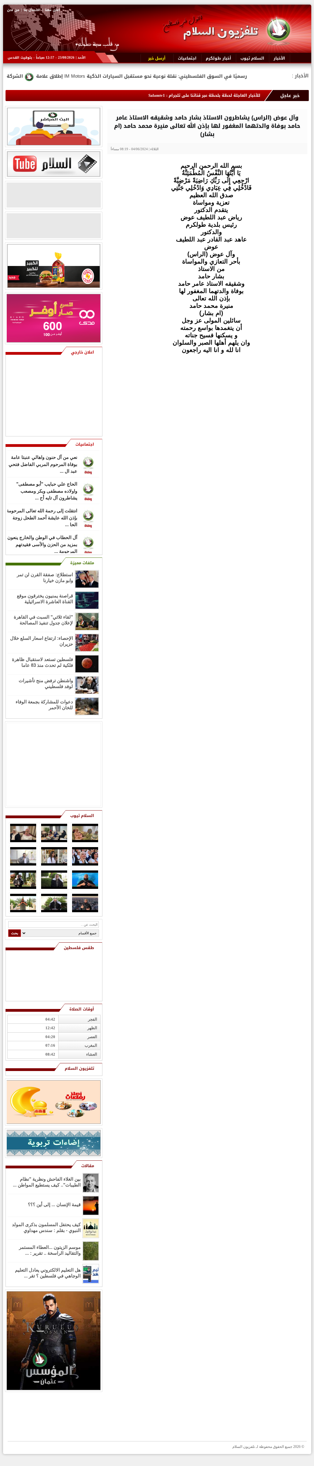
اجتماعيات (84, 444)
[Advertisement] (263, 396)
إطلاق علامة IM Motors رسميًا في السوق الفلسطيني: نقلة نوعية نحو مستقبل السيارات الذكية (196, 76)
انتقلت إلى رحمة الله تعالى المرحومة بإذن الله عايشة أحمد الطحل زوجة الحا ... (41, 516)
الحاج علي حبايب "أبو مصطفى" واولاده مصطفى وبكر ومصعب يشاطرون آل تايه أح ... (46, 490)
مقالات (87, 1166)
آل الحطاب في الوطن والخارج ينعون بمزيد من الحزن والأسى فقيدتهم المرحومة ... (42, 543)
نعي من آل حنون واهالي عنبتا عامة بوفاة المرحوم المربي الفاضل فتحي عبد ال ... (43, 463)
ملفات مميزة (82, 563)
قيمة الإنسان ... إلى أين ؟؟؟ (54, 1204)
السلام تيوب (82, 815)
